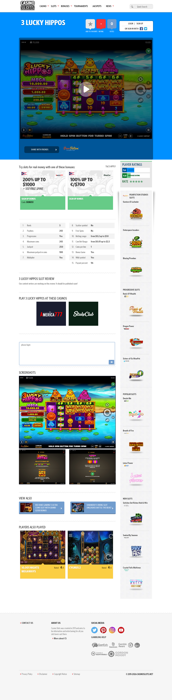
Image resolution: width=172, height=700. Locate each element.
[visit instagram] (112, 630)
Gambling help (98, 637)
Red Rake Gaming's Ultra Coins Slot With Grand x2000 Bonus (46, 508)
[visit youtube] (121, 630)
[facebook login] (141, 28)
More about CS (60, 638)
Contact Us (27, 622)
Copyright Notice (60, 674)
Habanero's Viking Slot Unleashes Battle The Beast (99, 506)
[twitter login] (145, 28)
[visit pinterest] (103, 630)
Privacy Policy (27, 674)
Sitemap (77, 674)
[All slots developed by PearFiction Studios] (71, 149)
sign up (140, 23)
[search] (132, 6)
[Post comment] (111, 362)
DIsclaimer (43, 674)
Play (136, 213)
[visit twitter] (94, 630)
